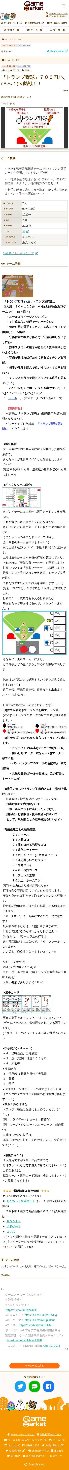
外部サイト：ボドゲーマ (18, 253)
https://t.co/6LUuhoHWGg (41, 1315)
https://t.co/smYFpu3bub (40, 1320)
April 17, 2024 (51, 1345)
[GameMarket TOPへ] (34, 1421)
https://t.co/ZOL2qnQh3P (21, 1310)
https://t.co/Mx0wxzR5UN (35, 1325)
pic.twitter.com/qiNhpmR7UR (24, 1340)
